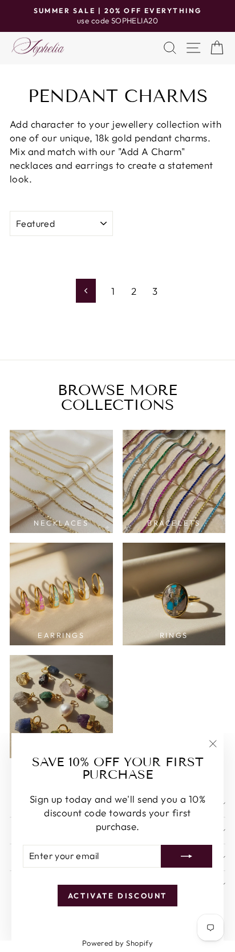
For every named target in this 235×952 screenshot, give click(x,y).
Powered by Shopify (117, 942)
